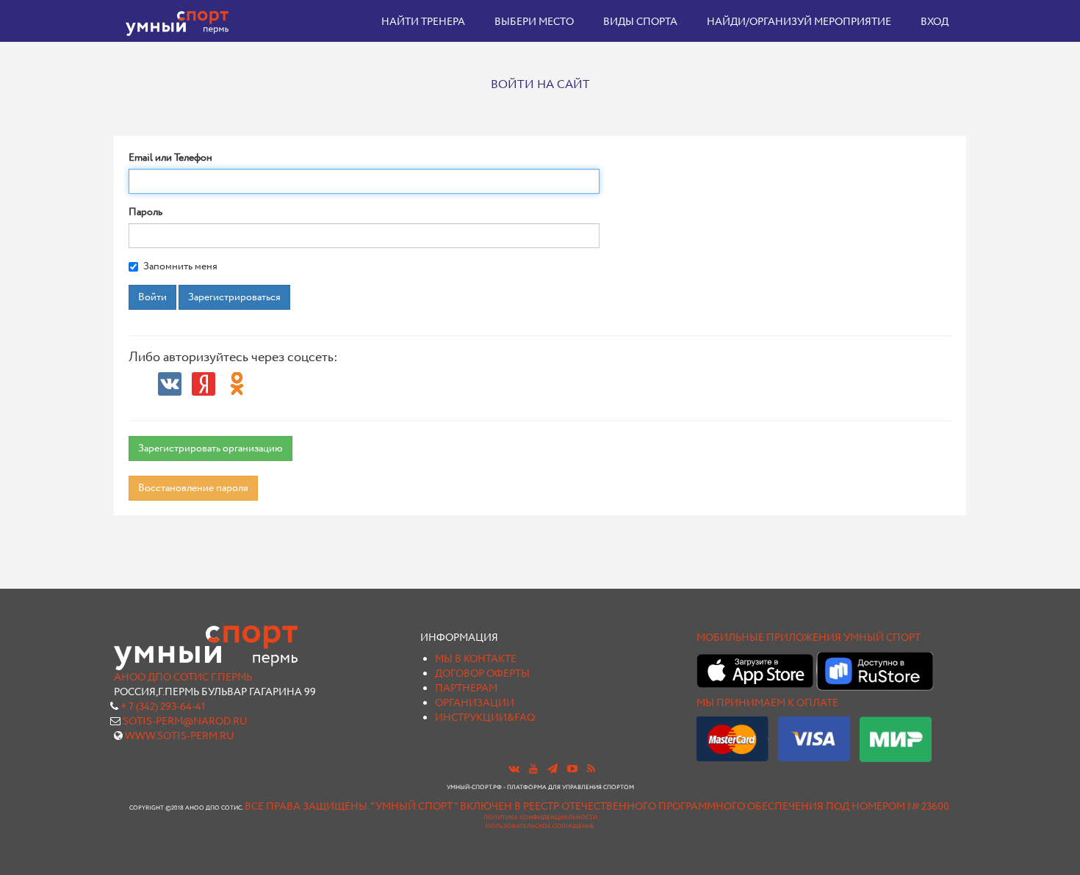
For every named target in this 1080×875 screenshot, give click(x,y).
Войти (152, 297)
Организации (474, 703)
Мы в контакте (475, 659)
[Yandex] (203, 384)
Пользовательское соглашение (540, 826)
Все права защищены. (307, 806)
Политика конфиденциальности (540, 817)
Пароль (145, 212)
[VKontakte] (169, 384)
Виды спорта (640, 22)
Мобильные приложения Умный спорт (808, 638)
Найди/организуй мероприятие (799, 22)
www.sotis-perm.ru (179, 736)
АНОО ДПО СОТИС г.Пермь (183, 677)
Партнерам (466, 688)
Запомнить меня (180, 266)
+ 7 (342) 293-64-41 (162, 707)
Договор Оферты (482, 674)
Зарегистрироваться (234, 297)
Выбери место (534, 22)
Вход (934, 22)
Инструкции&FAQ (485, 718)
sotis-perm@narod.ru (185, 721)
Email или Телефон (170, 157)
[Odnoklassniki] (237, 384)
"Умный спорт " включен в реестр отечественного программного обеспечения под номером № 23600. (660, 806)
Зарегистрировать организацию (210, 448)
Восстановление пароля (193, 488)
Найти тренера (423, 22)
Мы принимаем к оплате (767, 703)
